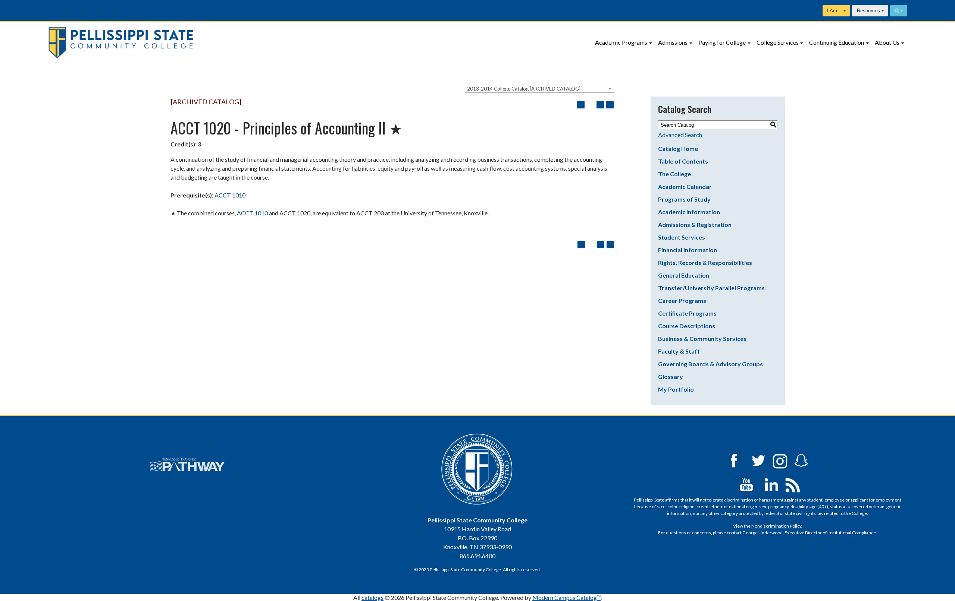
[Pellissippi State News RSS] (793, 483)
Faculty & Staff (679, 351)
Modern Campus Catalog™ (566, 597)
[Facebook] (734, 460)
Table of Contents (683, 161)
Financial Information (687, 249)
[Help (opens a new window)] (610, 105)
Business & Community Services (702, 338)
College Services (778, 42)
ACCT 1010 (230, 195)
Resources (868, 10)
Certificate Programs (687, 313)
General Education (683, 275)
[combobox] (539, 88)
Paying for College (722, 42)
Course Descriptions (686, 325)
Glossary (670, 376)
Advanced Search (680, 134)
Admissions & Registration (695, 224)
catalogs (372, 597)
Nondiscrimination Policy (776, 526)
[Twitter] (759, 460)
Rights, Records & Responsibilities (705, 262)
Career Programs (682, 300)
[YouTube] (746, 483)
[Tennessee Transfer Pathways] (187, 464)
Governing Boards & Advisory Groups (710, 363)
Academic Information (689, 211)
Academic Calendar (685, 186)
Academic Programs (621, 42)
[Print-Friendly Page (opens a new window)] (600, 105)
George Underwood (762, 532)
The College (674, 173)
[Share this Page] (590, 105)
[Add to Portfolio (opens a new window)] (581, 105)
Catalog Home (678, 148)
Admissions (673, 42)
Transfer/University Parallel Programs (711, 287)
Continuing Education (836, 42)
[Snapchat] (801, 460)
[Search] (898, 10)
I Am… (834, 10)
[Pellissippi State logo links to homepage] (194, 42)
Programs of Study (684, 199)
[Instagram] (780, 460)
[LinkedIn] (771, 483)
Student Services (681, 237)
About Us (887, 42)
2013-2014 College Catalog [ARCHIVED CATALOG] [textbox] (523, 89)
